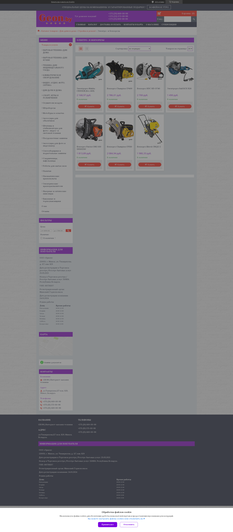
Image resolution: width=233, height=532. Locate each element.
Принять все (108, 524)
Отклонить (128, 524)
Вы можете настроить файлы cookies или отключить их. (115, 518)
